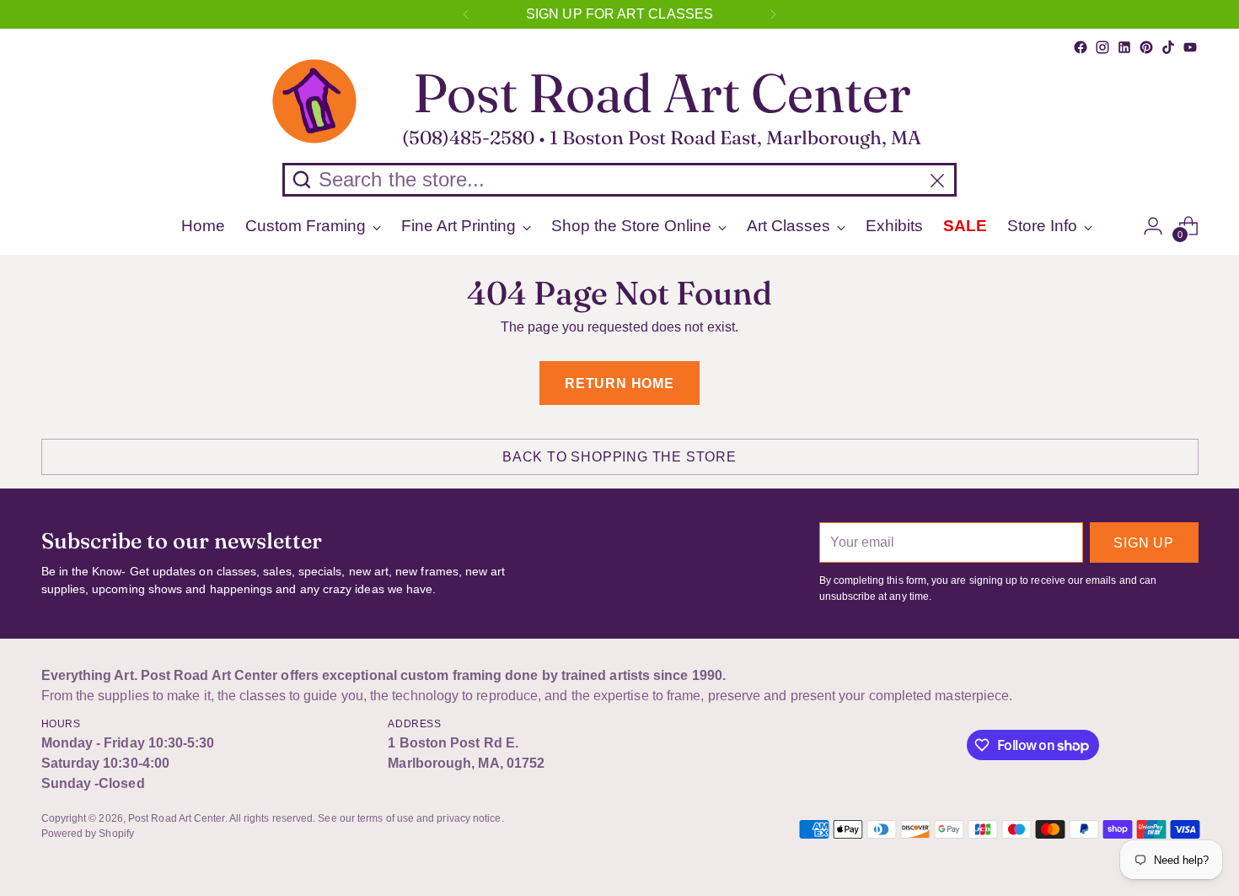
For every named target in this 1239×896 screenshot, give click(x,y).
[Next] (772, 14)
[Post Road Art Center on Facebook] (1080, 47)
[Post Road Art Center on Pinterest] (1146, 47)
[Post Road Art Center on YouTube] (1190, 47)
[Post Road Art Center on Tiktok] (1168, 47)
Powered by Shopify (87, 833)
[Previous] (466, 14)
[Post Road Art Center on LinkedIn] (1124, 47)
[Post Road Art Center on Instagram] (1102, 47)
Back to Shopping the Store (619, 457)
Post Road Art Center (176, 818)
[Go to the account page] (1153, 226)
